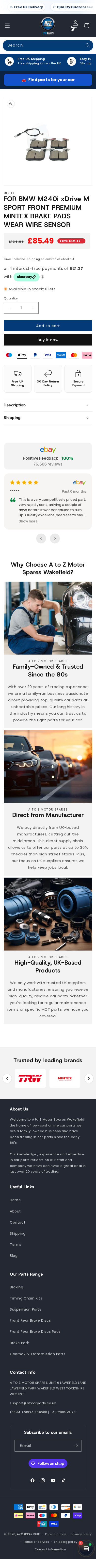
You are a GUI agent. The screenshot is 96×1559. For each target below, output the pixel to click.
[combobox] (48, 45)
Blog (13, 1255)
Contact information (50, 1549)
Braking (16, 1287)
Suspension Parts (25, 1309)
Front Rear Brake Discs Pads (35, 1331)
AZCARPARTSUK (28, 1534)
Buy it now (48, 339)
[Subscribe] (75, 1446)
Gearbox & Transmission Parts (37, 1353)
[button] (7, 25)
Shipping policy (66, 1542)
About (15, 1211)
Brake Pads (20, 1342)
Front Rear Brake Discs (30, 1320)
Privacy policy (81, 1534)
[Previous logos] (7, 1078)
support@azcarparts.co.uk (33, 1403)
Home (15, 1199)
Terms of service (36, 1542)
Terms (16, 1244)
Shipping (33, 259)
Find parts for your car (48, 80)
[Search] (87, 45)
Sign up (73, 28)
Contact (17, 1222)
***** (15, 491)
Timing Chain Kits (26, 1298)
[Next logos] (89, 1078)
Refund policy (55, 1534)
